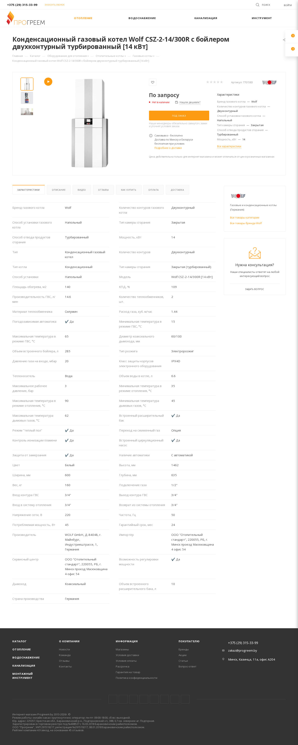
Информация (127, 641)
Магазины (122, 649)
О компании (69, 641)
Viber (174, 699)
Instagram (133, 699)
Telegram (143, 699)
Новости (64, 649)
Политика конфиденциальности (136, 678)
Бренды (184, 649)
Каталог (19, 641)
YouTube (154, 699)
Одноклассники (164, 699)
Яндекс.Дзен (185, 699)
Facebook (123, 699)
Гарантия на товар (128, 672)
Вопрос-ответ (187, 666)
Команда (65, 655)
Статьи (183, 661)
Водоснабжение (26, 657)
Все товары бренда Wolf (246, 223)
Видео (82, 189)
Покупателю (189, 641)
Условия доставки (127, 655)
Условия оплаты (126, 661)
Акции (183, 655)
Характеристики (28, 189)
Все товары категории (244, 217)
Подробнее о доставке (168, 148)
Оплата (153, 189)
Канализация (23, 665)
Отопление (21, 649)
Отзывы (103, 189)
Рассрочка (122, 666)
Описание (58, 189)
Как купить (128, 189)
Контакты (65, 666)
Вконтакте (112, 699)
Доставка (177, 189)
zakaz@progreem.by (242, 650)
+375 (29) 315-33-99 (22, 5)
